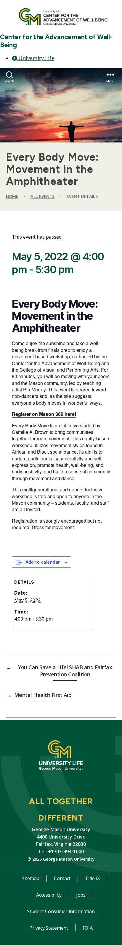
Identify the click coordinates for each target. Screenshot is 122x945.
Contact (62, 878)
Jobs (81, 895)
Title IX (92, 878)
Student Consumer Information (60, 911)
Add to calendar (42, 562)
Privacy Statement (48, 928)
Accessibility (49, 895)
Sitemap (30, 878)
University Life (35, 58)
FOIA (88, 928)
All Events (42, 196)
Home (12, 196)
